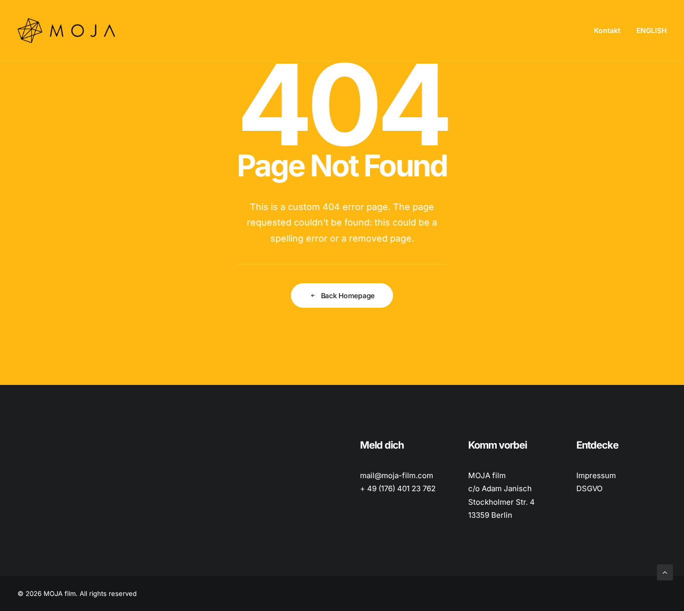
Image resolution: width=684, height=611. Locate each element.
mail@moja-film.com (396, 475)
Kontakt (607, 30)
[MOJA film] (66, 30)
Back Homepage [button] (348, 295)
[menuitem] (610, 30)
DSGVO (589, 488)
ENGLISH (651, 30)
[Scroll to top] (665, 571)
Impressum (596, 475)
